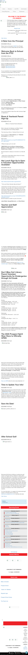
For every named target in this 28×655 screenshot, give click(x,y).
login (1, 0)
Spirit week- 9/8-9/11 (8, 529)
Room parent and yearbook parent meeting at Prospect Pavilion (14, 522)
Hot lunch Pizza (7, 544)
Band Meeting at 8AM (8, 532)
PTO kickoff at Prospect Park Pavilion (10, 512)
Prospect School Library (6, 597)
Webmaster (25, 648)
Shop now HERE (4, 381)
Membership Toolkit (7, 392)
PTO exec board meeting (9, 534)
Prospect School (5, 585)
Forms (14, 11)
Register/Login (17, 28)
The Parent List (4, 601)
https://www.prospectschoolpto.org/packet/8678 (11, 181)
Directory (10, 9)
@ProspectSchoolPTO (10, 66)
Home (4, 9)
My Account (21, 11)
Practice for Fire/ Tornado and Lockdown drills (12, 513)
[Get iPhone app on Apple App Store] (11, 653)
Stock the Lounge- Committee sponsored (11, 530)
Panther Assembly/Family (9, 533)
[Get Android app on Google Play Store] (18, 653)
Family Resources (5, 11)
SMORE (15, 46)
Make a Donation (5, 581)
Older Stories (4, 38)
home (4, 0)
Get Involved (23, 9)
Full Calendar (14, 552)
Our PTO (16, 9)
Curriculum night (7, 519)
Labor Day (6, 525)
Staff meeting (7, 516)
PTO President (25, 647)
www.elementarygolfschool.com (7, 494)
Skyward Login (4, 593)
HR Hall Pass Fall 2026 (8, 545)
